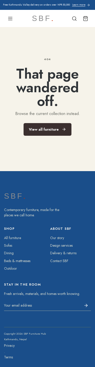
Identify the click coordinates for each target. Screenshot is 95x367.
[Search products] (74, 18)
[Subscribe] (86, 305)
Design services (61, 245)
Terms (8, 357)
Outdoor (10, 268)
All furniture (12, 237)
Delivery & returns (63, 253)
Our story (57, 237)
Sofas (8, 245)
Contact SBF (59, 260)
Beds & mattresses (17, 260)
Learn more (78, 5)
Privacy (9, 345)
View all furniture (44, 129)
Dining (9, 253)
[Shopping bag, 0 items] (85, 18)
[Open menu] (10, 18)
